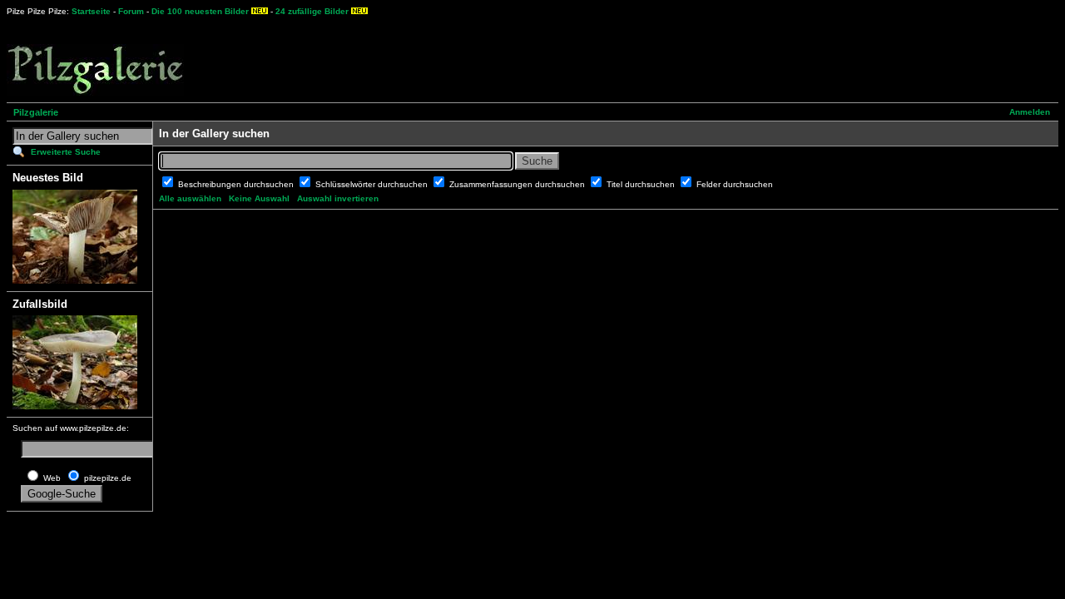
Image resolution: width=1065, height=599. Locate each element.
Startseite (91, 11)
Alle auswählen (190, 198)
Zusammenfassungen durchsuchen (518, 184)
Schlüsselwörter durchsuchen (372, 184)
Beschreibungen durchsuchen (237, 184)
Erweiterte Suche (66, 151)
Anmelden (1029, 111)
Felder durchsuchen (734, 184)
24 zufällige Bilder (312, 11)
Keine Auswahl (259, 198)
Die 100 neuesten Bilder (200, 11)
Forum (131, 11)
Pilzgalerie (35, 112)
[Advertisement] (616, 58)
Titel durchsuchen (642, 184)
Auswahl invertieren (338, 198)
